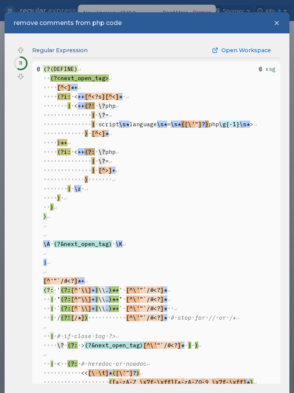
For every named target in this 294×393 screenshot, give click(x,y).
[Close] (276, 23)
